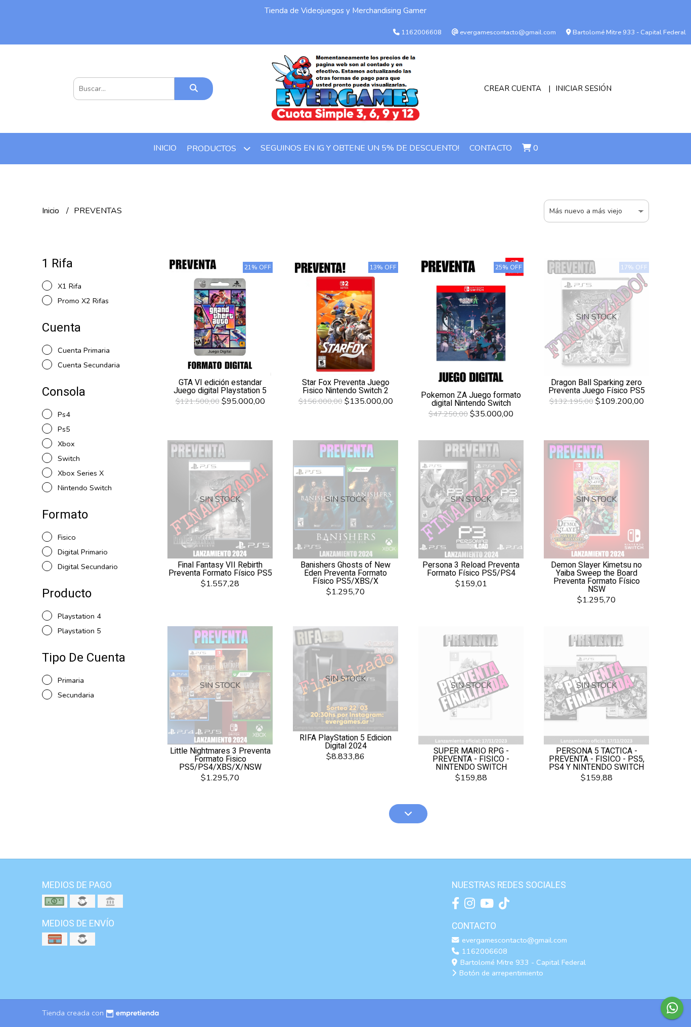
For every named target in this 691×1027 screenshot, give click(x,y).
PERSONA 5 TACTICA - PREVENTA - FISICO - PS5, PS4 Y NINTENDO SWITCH (596, 759)
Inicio (165, 148)
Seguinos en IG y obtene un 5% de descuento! (360, 148)
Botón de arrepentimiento (500, 973)
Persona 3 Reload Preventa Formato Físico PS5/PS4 (471, 569)
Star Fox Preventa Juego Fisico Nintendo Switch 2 (346, 387)
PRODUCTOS (212, 148)
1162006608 (483, 951)
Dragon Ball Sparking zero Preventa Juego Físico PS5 (596, 387)
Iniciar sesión (583, 88)
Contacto (490, 148)
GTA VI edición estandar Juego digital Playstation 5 (220, 387)
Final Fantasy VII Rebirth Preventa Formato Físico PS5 (220, 569)
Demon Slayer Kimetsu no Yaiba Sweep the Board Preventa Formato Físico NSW (596, 577)
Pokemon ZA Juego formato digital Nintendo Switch (471, 399)
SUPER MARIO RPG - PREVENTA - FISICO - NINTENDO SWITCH (471, 759)
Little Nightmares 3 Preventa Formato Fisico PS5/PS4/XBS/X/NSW (220, 759)
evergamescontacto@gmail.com (513, 940)
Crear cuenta (512, 88)
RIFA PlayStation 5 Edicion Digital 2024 (345, 742)
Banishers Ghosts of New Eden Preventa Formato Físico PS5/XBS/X (345, 573)
